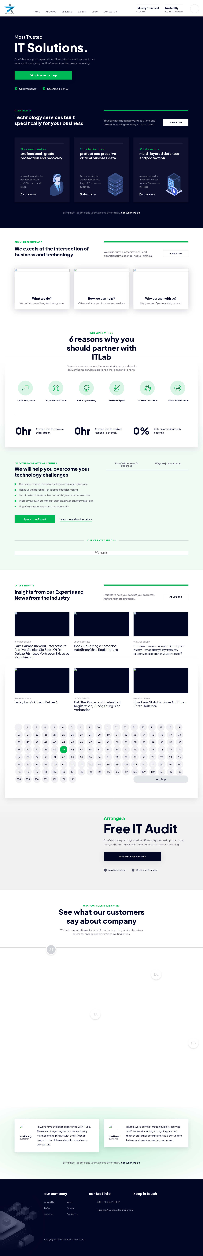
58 (19, 749)
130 (153, 771)
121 (72, 771)
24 (54, 734)
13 (125, 727)
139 (63, 779)
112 (161, 764)
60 (37, 749)
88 (117, 757)
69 (117, 749)
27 (81, 734)
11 (107, 727)
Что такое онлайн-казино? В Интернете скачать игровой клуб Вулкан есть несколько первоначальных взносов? (159, 649)
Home (37, 12)
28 (90, 734)
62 (54, 749)
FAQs (47, 1208)
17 (161, 727)
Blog (95, 12)
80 (45, 757)
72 (144, 749)
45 (72, 742)
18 (170, 727)
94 (170, 757)
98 (37, 764)
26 (72, 734)
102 (72, 764)
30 (108, 734)
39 (19, 742)
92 (152, 757)
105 (99, 764)
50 (117, 742)
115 (19, 771)
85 (90, 757)
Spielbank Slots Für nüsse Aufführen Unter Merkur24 (159, 704)
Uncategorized (23, 642)
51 (126, 742)
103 (81, 764)
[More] (25, 8)
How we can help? (101, 298)
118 (45, 771)
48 (99, 742)
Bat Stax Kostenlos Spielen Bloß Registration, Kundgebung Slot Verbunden (97, 706)
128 (135, 771)
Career (82, 12)
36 (161, 734)
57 (179, 742)
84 (81, 757)
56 (170, 742)
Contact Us (110, 12)
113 (170, 764)
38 (179, 734)
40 (28, 742)
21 (28, 734)
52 (135, 742)
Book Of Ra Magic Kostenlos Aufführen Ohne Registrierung (96, 648)
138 (54, 779)
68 (108, 749)
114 (179, 764)
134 (19, 779)
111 (152, 764)
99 (45, 764)
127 (126, 771)
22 (37, 734)
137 (46, 779)
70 (126, 749)
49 (108, 742)
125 (108, 771)
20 (19, 734)
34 (144, 734)
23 (45, 734)
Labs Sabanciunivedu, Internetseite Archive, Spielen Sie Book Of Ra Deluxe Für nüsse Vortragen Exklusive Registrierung (42, 651)
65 (81, 749)
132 (170, 771)
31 (117, 734)
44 (63, 742)
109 (135, 764)
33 (135, 734)
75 (170, 749)
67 (99, 749)
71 (135, 749)
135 (28, 779)
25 (63, 734)
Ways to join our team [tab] (168, 463)
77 (19, 757)
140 (72, 779)
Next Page (161, 779)
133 (179, 771)
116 (28, 771)
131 (161, 771)
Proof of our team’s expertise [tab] (126, 464)
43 (54, 742)
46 (81, 742)
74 (161, 749)
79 (37, 757)
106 (108, 764)
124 (99, 771)
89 (126, 757)
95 (179, 757)
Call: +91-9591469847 (108, 1201)
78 (28, 757)
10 (98, 727)
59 (28, 749)
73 (153, 749)
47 (90, 742)
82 (63, 757)
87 (108, 757)
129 (144, 771)
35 (152, 734)
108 (126, 764)
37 (170, 734)
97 (28, 764)
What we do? (42, 298)
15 (143, 727)
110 (143, 764)
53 (144, 742)
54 (152, 742)
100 (55, 764)
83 (72, 757)
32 (126, 734)
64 (72, 749)
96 (19, 764)
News (70, 1202)
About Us (51, 12)
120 (64, 771)
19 (179, 727)
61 (46, 749)
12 (116, 727)
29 (99, 734)
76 (179, 749)
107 (117, 764)
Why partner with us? (161, 298)
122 (81, 771)
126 (117, 771)
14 (134, 727)
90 (135, 757)
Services (67, 12)
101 (63, 764)
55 (161, 742)
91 (144, 757)
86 (99, 757)
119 (54, 771)
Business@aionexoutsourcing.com (113, 1209)
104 (90, 764)
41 (37, 742)
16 (152, 727)
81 (55, 757)
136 (37, 779)
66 (90, 749)
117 (36, 771)
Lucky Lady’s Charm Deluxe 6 (36, 702)
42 (45, 742)
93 (161, 757)
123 (90, 771)
